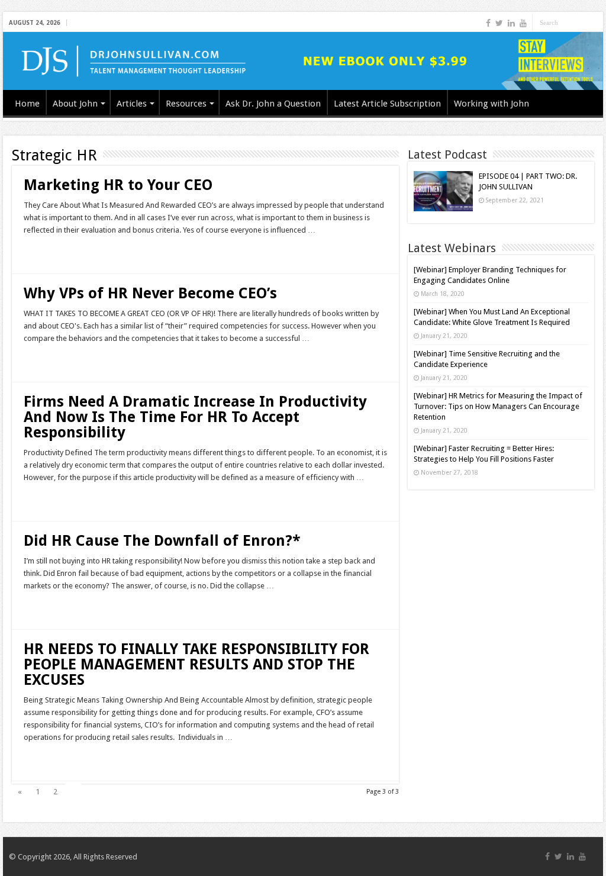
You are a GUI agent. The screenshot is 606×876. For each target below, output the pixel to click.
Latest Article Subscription (387, 103)
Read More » (49, 251)
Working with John (491, 103)
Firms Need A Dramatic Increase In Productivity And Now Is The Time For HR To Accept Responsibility (195, 417)
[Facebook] (488, 23)
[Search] (594, 22)
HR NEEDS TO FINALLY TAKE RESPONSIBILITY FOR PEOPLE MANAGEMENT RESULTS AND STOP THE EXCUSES (196, 664)
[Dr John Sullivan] (303, 61)
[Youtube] (523, 23)
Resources (186, 103)
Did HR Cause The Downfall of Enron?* (162, 540)
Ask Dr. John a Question (273, 103)
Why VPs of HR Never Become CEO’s (150, 293)
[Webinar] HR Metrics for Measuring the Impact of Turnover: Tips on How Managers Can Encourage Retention (498, 406)
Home (27, 103)
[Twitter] (499, 23)
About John (75, 103)
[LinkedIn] (511, 23)
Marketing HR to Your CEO (118, 185)
